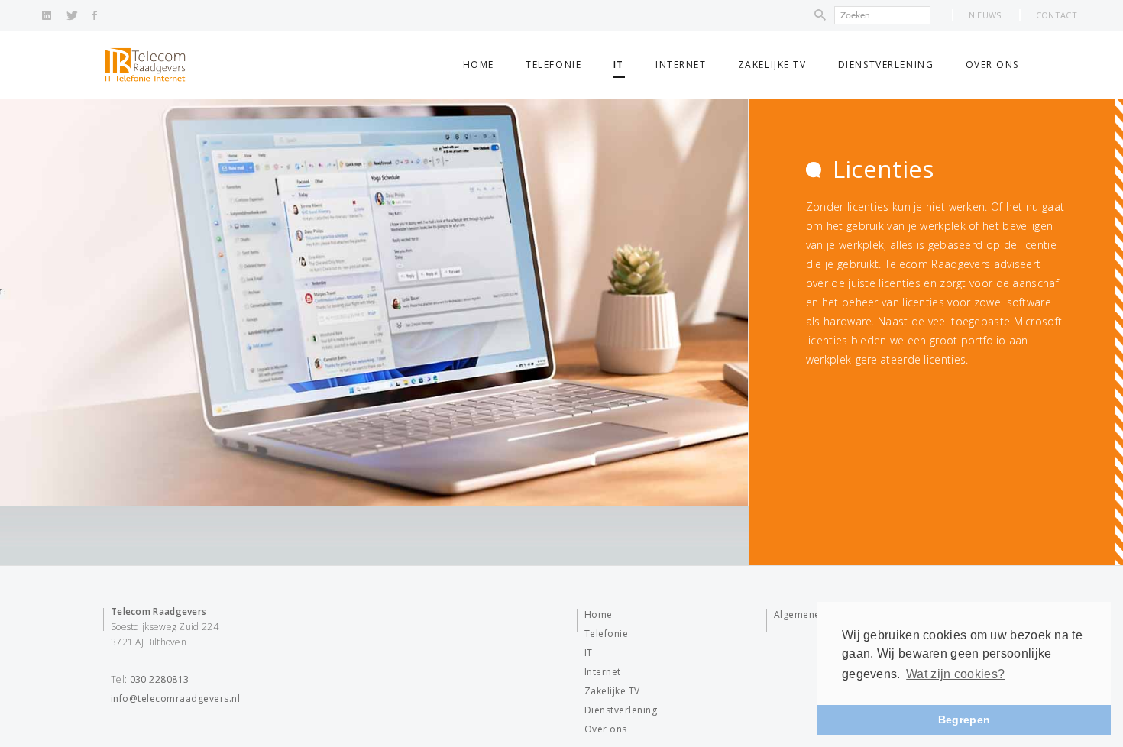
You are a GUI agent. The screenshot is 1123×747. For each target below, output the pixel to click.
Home (478, 64)
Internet (680, 64)
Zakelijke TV (772, 64)
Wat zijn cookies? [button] (955, 674)
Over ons (992, 64)
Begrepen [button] (964, 719)
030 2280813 (159, 679)
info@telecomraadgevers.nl (175, 698)
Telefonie (553, 64)
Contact (1056, 15)
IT (618, 64)
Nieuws (985, 15)
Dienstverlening (886, 64)
